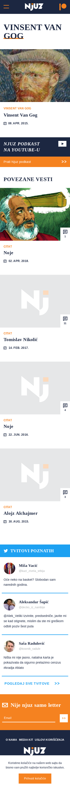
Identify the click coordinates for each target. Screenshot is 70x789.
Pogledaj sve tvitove (26, 683)
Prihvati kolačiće (35, 778)
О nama (11, 739)
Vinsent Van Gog (20, 115)
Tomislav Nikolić (21, 339)
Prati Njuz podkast (17, 161)
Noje (8, 252)
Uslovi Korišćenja (49, 739)
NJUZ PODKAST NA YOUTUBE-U (22, 147)
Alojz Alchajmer (21, 513)
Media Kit (26, 739)
